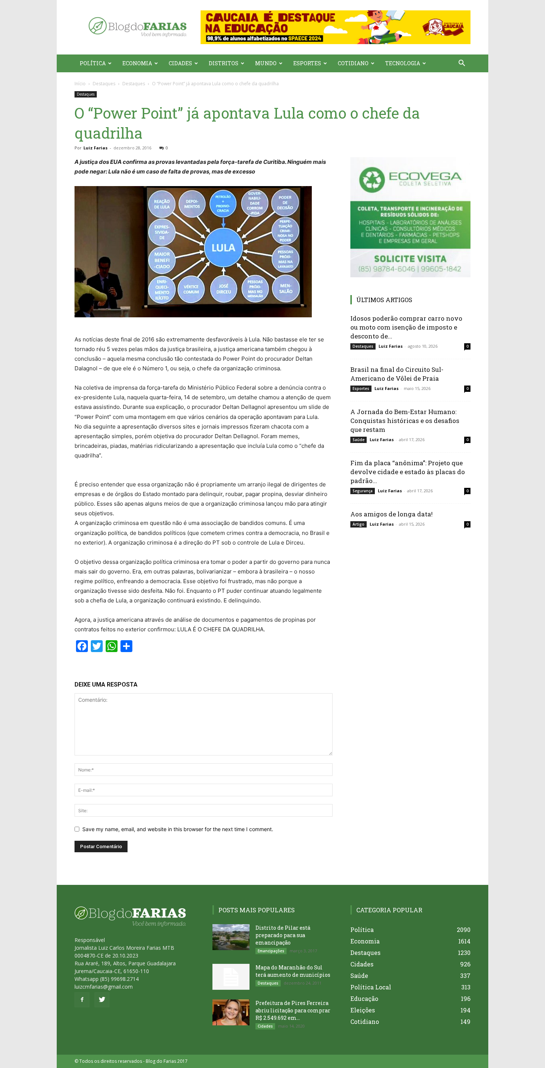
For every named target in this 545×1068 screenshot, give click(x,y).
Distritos (223, 63)
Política (93, 63)
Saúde (358, 439)
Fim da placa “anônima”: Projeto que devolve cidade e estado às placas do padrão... (407, 472)
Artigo (358, 524)
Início (80, 83)
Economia (137, 63)
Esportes (307, 63)
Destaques (104, 83)
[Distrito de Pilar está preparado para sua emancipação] (231, 937)
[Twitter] (102, 999)
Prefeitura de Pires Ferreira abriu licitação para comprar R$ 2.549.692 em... (292, 1010)
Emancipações (271, 950)
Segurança (363, 490)
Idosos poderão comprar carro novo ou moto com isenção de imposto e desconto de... (406, 327)
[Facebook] (82, 999)
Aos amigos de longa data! (391, 514)
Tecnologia (402, 63)
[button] (335, 27)
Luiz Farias (95, 148)
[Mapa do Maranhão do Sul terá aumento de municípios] (231, 977)
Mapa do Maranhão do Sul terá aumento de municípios (292, 971)
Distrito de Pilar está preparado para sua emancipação (282, 935)
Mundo (266, 63)
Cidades (180, 63)
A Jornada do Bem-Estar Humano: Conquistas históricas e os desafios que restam (404, 420)
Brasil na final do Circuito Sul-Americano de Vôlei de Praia (396, 374)
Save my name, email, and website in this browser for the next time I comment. (177, 829)
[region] (335, 27)
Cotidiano (353, 63)
